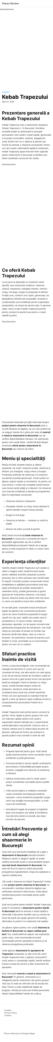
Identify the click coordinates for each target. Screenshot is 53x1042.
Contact (7, 1015)
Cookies (8, 1010)
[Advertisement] (26, 48)
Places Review (10, 3)
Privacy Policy (10, 1013)
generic (6, 92)
